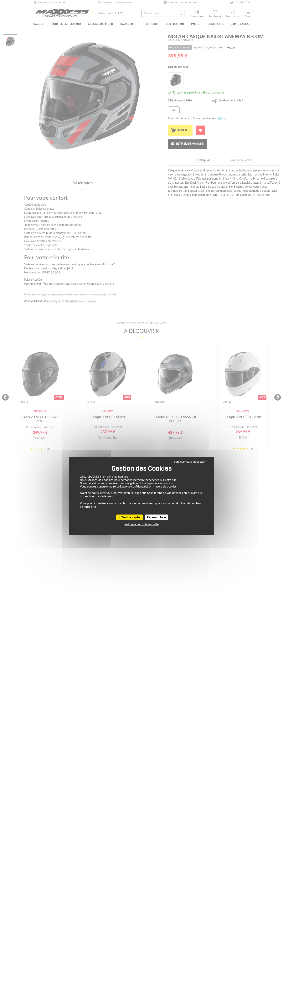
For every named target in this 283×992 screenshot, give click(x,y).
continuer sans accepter (189, 461)
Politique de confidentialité (142, 524)
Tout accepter (131, 517)
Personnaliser (156, 517)
